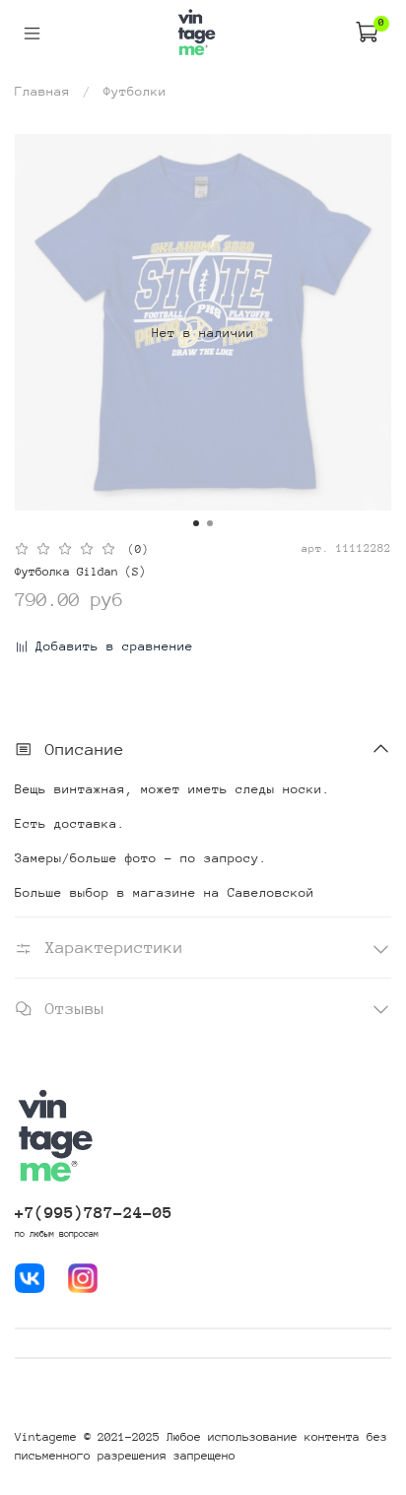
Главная (42, 91)
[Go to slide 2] (210, 523)
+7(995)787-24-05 (93, 1212)
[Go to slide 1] (196, 523)
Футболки (135, 91)
